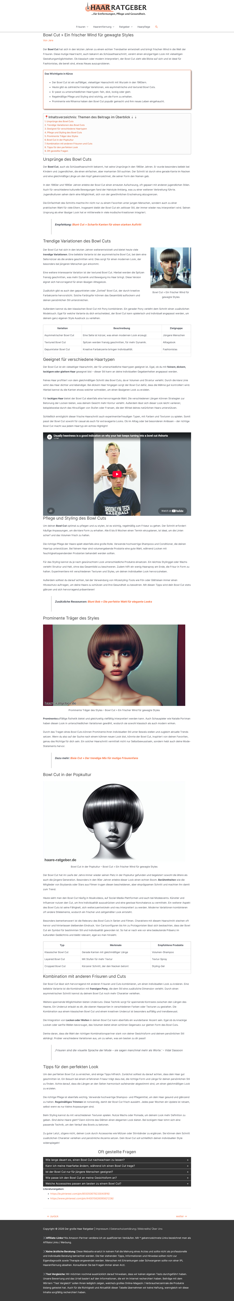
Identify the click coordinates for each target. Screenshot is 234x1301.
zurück (52, 1216)
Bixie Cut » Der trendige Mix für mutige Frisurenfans (104, 758)
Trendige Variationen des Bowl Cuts (66, 125)
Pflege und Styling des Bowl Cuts (64, 132)
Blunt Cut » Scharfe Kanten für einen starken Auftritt (106, 224)
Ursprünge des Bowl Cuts (60, 121)
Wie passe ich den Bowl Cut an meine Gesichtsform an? (81, 1177)
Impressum (102, 1228)
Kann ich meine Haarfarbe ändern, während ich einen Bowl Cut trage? (90, 1165)
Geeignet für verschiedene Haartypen (67, 128)
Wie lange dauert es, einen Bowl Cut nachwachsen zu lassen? (85, 1159)
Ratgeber (124, 26)
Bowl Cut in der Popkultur (60, 139)
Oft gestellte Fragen (57, 151)
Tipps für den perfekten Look (62, 147)
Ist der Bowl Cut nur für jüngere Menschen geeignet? (79, 1171)
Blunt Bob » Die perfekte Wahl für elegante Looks (120, 601)
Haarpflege (143, 26)
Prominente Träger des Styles (62, 136)
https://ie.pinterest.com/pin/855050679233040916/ (80, 1193)
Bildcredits (144, 1228)
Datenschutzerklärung (123, 1228)
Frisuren (80, 26)
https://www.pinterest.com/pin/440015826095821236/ (82, 1198)
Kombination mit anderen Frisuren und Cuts (69, 143)
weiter (181, 1216)
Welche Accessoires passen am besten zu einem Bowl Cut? (83, 1183)
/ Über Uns (156, 1228)
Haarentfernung (102, 26)
